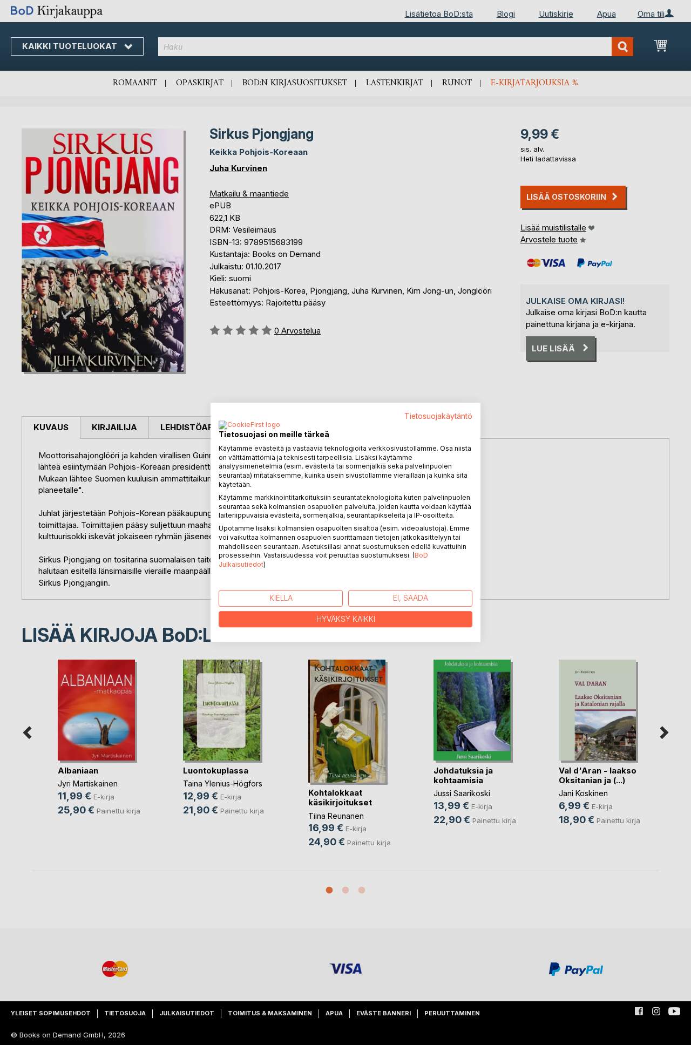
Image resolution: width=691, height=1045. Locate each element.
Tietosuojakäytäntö (438, 416)
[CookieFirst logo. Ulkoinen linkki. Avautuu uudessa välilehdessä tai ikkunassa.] (249, 425)
